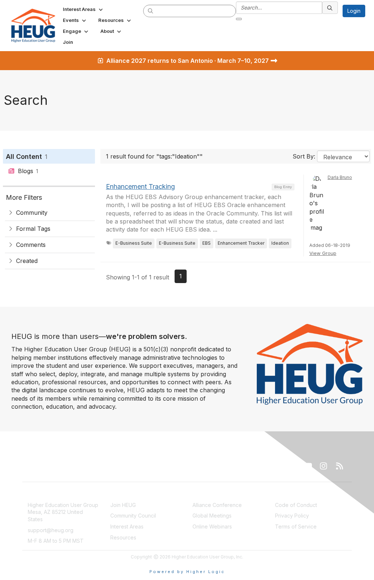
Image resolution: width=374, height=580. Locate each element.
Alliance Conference (217, 505)
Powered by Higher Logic (187, 571)
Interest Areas (127, 526)
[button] (83, 9)
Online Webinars (212, 526)
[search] (151, 10)
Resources (123, 537)
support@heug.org (50, 530)
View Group (322, 253)
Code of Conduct (296, 505)
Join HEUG (123, 505)
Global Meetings (212, 515)
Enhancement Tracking (140, 186)
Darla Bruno (340, 177)
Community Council (133, 515)
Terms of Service (296, 526)
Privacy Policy (292, 515)
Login (353, 11)
